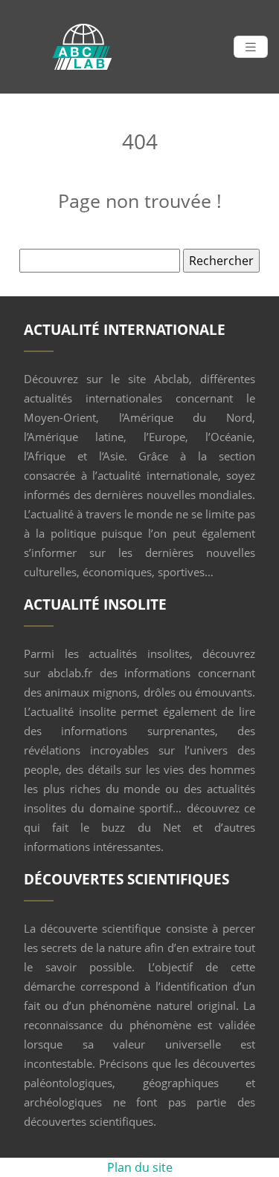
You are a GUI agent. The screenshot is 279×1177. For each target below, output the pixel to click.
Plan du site (140, 1167)
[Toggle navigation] (251, 47)
